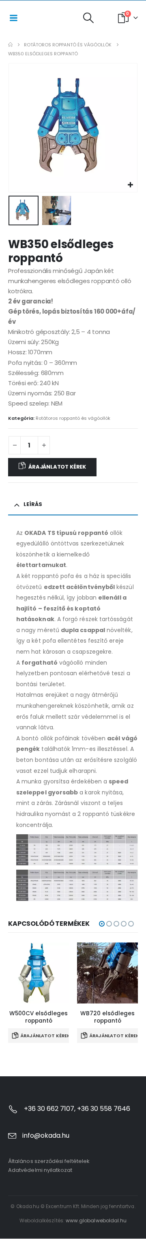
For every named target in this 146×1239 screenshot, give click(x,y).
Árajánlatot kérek (57, 467)
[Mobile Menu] (13, 17)
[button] (88, 18)
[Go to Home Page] (10, 44)
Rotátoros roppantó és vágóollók (73, 418)
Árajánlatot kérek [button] (44, 1035)
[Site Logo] (50, 18)
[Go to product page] (38, 972)
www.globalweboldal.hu (96, 1220)
